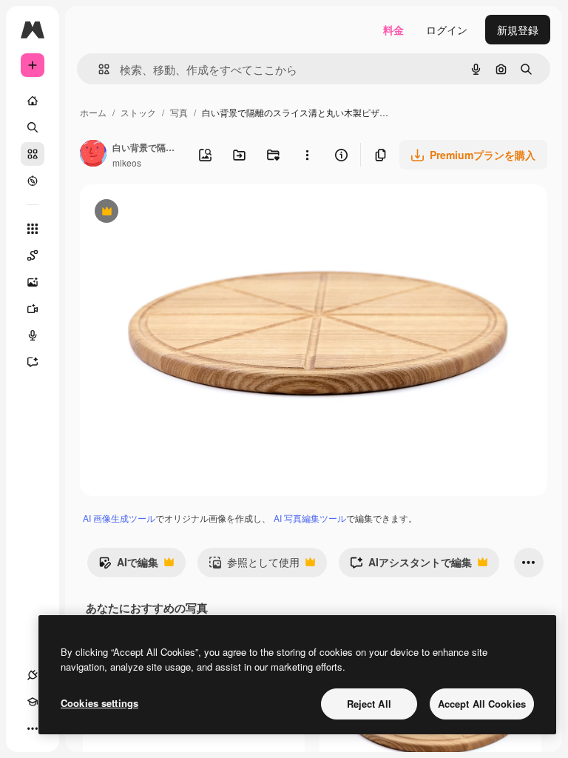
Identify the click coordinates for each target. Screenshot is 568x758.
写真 (179, 112)
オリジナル (181, 213)
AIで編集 (128, 565)
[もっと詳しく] (32, 180)
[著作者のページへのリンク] (93, 155)
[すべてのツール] (32, 229)
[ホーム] (32, 101)
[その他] (32, 728)
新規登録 (517, 29)
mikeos (126, 162)
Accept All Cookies (482, 704)
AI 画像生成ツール (119, 518)
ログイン (446, 29)
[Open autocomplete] (98, 69)
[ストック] (32, 154)
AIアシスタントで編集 (411, 565)
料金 (393, 29)
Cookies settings (99, 703)
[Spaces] (32, 255)
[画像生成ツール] (32, 282)
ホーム (93, 112)
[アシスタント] (32, 362)
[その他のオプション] (307, 155)
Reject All (369, 704)
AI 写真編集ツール (310, 518)
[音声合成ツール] (32, 335)
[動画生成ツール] (32, 309)
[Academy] (32, 702)
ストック (138, 112)
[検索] (32, 127)
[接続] (32, 675)
